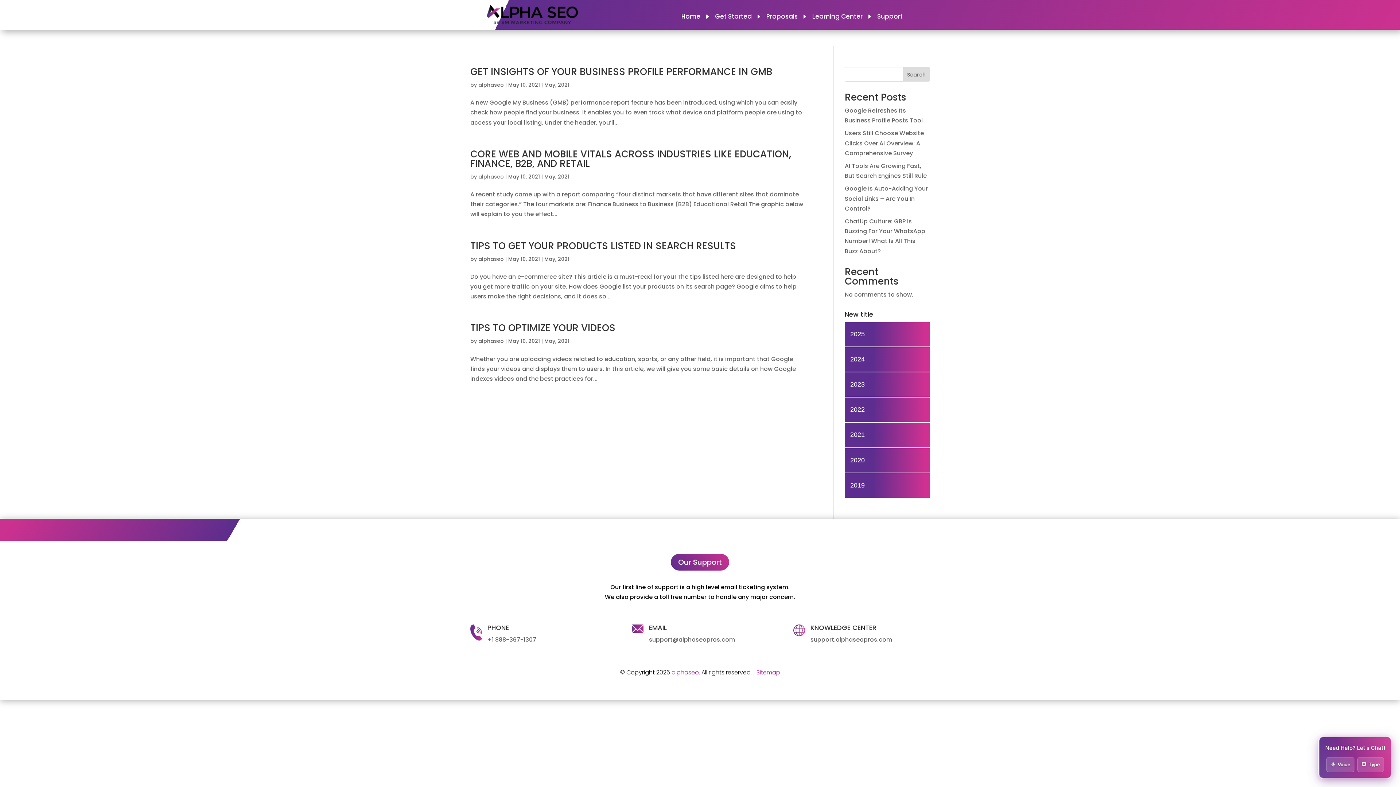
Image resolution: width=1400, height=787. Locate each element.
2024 (857, 359)
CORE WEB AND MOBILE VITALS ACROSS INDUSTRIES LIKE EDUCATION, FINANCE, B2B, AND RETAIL (630, 159)
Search (916, 74)
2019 (857, 485)
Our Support (700, 562)
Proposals (782, 17)
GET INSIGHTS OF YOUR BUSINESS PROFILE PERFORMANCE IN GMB (621, 71)
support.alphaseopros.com (851, 639)
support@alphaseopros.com (692, 639)
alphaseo (491, 85)
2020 (857, 460)
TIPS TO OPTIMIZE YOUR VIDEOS (542, 327)
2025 (857, 334)
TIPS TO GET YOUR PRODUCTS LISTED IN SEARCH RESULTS (603, 245)
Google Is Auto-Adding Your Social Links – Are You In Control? (886, 198)
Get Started (733, 17)
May (549, 85)
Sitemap (768, 672)
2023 (857, 384)
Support (890, 17)
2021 (563, 85)
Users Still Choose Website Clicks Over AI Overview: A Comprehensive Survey (884, 143)
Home (690, 17)
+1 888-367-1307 (511, 639)
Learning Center (837, 17)
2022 (857, 409)
